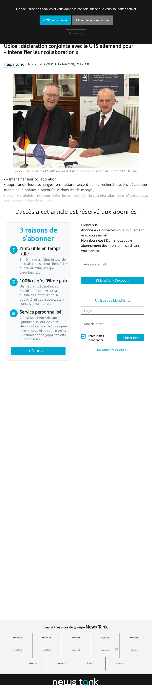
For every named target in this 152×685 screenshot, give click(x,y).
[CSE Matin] (90, 662)
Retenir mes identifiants (96, 338)
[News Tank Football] (47, 650)
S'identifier (131, 337)
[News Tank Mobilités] (76, 638)
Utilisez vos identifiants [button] (112, 300)
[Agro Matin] (120, 662)
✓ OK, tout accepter (55, 20)
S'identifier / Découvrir (112, 280)
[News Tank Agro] (76, 650)
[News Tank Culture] (17, 638)
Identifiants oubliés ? (112, 350)
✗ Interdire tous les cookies (92, 20)
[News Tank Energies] (134, 638)
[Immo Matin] (32, 662)
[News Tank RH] (105, 638)
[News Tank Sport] (17, 650)
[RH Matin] (134, 650)
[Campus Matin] (61, 662)
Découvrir (38, 351)
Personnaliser (76, 33)
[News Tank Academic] (105, 650)
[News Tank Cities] (47, 638)
